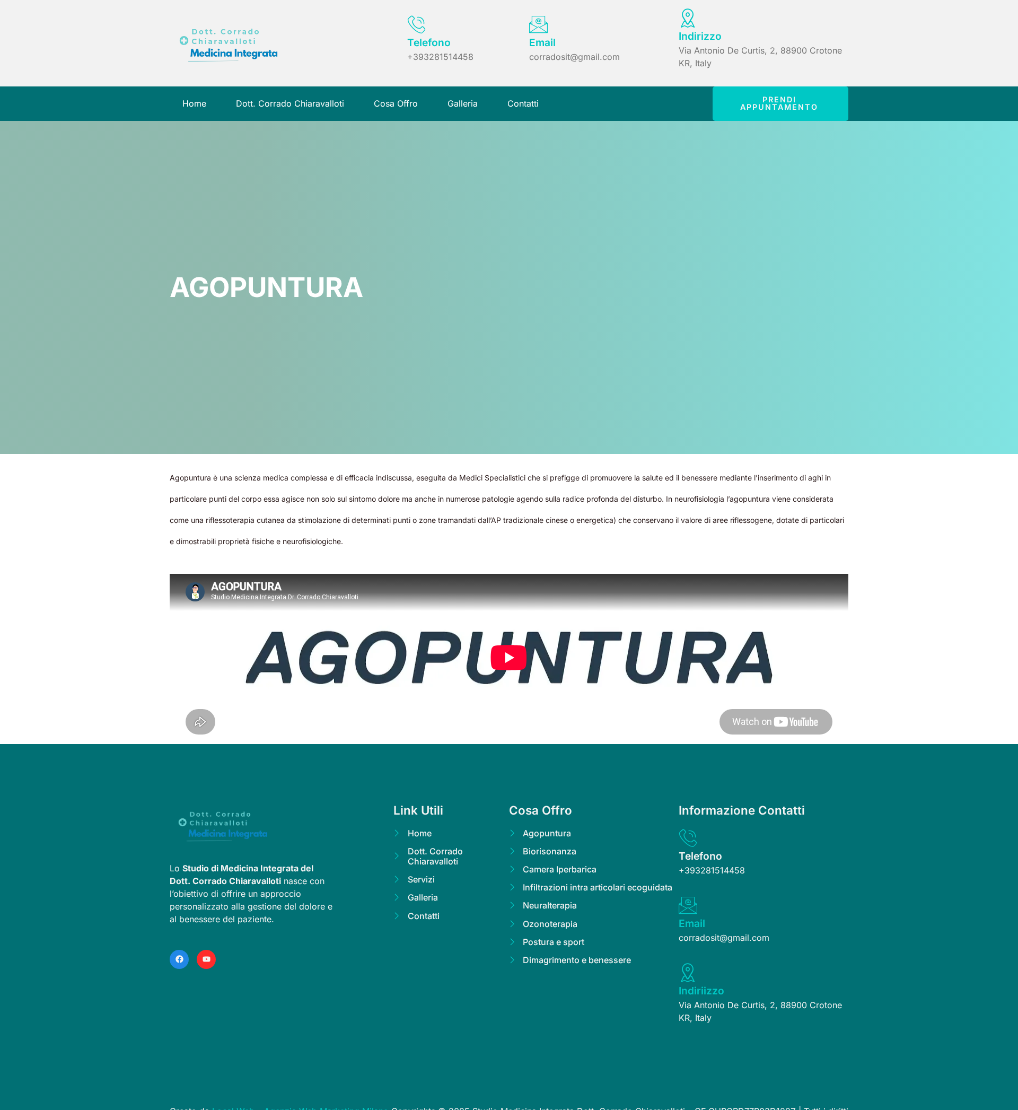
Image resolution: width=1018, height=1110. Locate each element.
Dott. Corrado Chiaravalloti (290, 103)
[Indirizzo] (688, 17)
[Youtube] (206, 959)
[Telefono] (416, 24)
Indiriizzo (701, 990)
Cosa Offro (396, 103)
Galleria (462, 103)
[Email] (538, 24)
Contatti (523, 103)
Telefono (429, 42)
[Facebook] (179, 959)
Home (194, 103)
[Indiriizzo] (688, 972)
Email (542, 42)
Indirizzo (700, 36)
